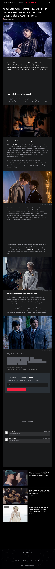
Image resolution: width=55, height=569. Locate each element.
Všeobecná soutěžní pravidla (23, 558)
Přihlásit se (16, 389)
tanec (32, 357)
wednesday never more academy (17, 362)
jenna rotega (32, 362)
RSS (31, 560)
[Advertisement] (27, 82)
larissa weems (22, 364)
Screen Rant (12, 309)
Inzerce (25, 560)
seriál (15, 357)
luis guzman (25, 360)
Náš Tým (49, 558)
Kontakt (17, 560)
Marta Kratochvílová (9, 19)
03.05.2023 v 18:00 (46, 431)
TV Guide (15, 145)
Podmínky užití (7, 558)
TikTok (27, 357)
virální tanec (42, 362)
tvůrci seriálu (12, 364)
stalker (21, 357)
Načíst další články (27, 524)
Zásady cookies (39, 558)
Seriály (6, 24)
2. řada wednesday (35, 360)
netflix (10, 357)
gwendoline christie (14, 360)
